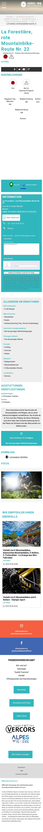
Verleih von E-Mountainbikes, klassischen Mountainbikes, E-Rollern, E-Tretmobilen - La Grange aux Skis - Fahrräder (21, 554)
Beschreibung (19, 69)
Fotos (24, 69)
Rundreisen (14, 69)
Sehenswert (28, 69)
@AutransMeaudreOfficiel (21, 651)
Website (10, 228)
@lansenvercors (21, 631)
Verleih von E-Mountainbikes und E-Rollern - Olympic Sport (20, 598)
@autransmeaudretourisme (21, 634)
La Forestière (19, 457)
